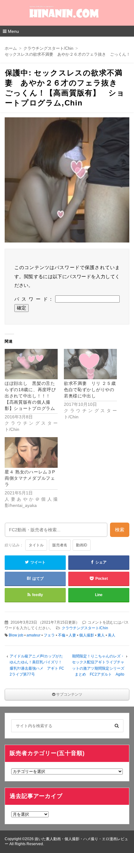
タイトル (36, 545)
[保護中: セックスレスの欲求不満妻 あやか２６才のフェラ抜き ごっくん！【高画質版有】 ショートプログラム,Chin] (67, 181)
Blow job (16, 635)
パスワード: (34, 299)
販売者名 (59, 545)
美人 (111, 635)
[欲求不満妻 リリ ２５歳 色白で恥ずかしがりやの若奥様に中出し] (90, 364)
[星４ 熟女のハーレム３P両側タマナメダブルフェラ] (31, 452)
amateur (33, 635)
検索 (119, 529)
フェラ (49, 635)
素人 (101, 635)
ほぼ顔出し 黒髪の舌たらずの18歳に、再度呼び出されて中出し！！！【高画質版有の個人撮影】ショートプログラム (30, 396)
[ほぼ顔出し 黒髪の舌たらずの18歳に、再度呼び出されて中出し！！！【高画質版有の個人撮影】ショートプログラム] (31, 364)
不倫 (61, 635)
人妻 (72, 635)
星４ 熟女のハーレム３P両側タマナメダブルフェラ (30, 478)
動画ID (81, 545)
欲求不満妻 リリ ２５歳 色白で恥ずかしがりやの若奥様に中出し (92, 389)
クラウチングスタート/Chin (85, 628)
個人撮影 (86, 635)
